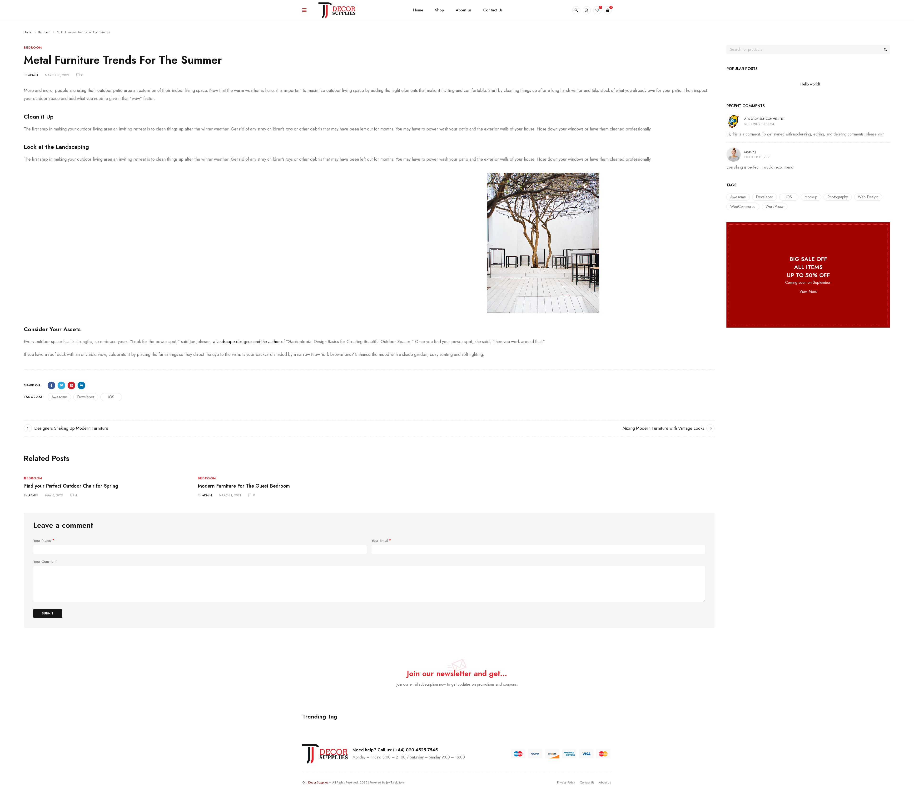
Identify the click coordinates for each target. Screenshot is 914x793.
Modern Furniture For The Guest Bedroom (244, 486)
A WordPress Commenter (764, 118)
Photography (837, 197)
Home (28, 32)
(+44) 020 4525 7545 (415, 750)
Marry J (750, 152)
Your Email (381, 540)
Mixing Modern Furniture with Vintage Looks (663, 428)
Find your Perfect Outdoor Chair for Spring (71, 486)
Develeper (85, 397)
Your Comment (44, 561)
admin (33, 75)
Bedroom (44, 32)
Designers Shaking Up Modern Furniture (71, 428)
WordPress (774, 206)
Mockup (811, 197)
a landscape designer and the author (246, 342)
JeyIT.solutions (395, 782)
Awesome (59, 397)
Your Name (44, 540)
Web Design (868, 197)
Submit (48, 613)
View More (808, 291)
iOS (111, 397)
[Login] (587, 10)
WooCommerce (742, 206)
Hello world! (810, 84)
